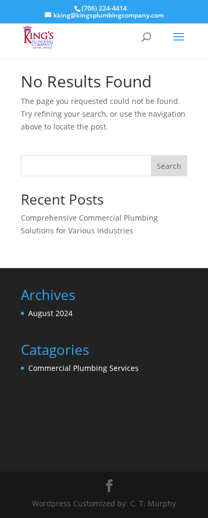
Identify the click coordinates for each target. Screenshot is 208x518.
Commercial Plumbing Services (83, 368)
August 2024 (50, 313)
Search (169, 166)
